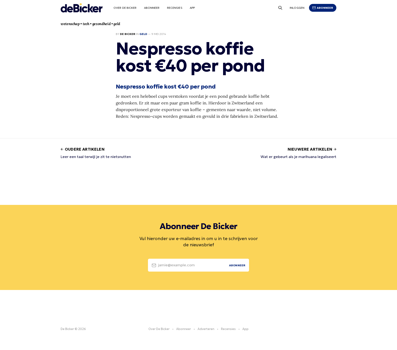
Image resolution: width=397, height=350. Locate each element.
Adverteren (206, 329)
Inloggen (297, 7)
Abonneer (152, 7)
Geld (143, 34)
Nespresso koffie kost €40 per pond (166, 86)
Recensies (174, 7)
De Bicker (127, 34)
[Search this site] (280, 7)
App (192, 7)
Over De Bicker (125, 7)
